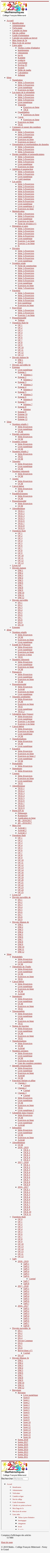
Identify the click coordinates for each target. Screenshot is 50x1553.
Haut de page (7, 1542)
